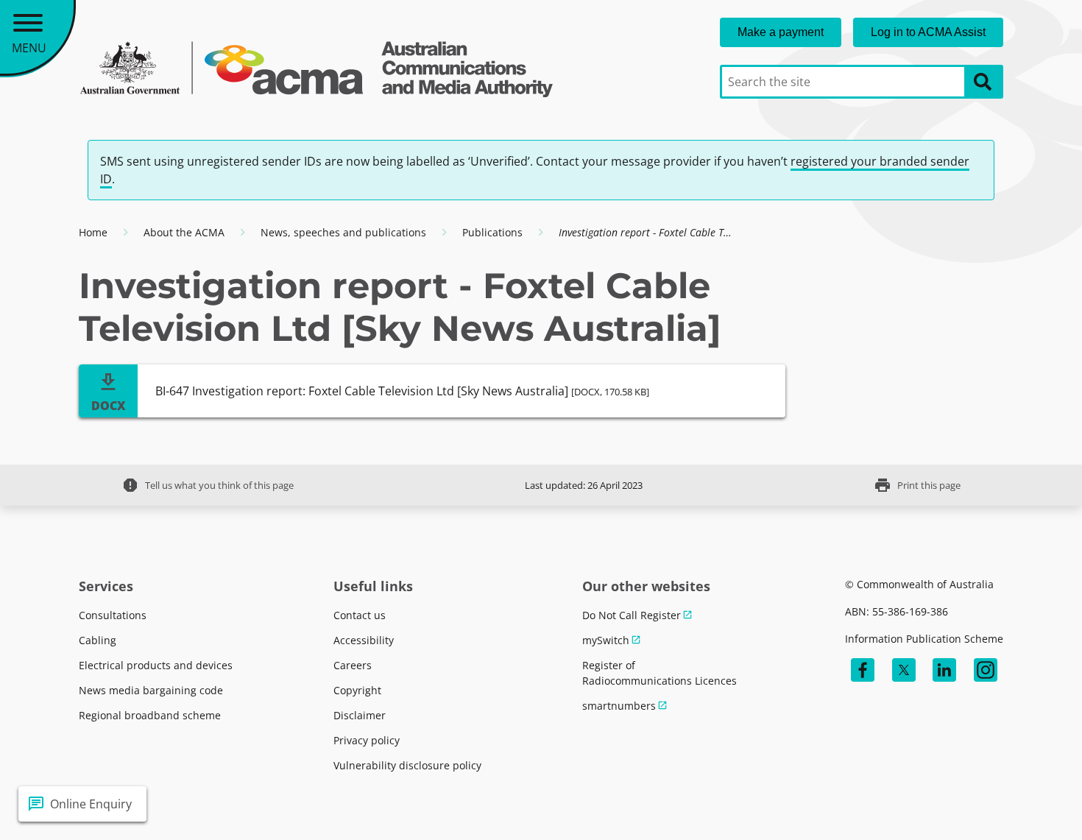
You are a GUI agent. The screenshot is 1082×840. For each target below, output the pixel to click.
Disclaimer (359, 715)
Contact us (359, 615)
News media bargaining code (151, 690)
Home (93, 232)
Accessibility (363, 640)
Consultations (112, 615)
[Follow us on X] (904, 670)
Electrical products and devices (156, 665)
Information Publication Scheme (924, 639)
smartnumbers (619, 706)
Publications (492, 232)
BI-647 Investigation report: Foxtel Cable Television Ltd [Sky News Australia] (402, 391)
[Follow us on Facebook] (862, 670)
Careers (352, 665)
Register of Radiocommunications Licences (659, 673)
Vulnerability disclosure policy (407, 765)
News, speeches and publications (343, 232)
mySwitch (605, 640)
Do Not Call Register (631, 615)
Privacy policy (366, 740)
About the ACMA (184, 232)
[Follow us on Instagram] (985, 670)
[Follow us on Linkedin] (944, 670)
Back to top (1017, 804)
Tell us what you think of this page (207, 485)
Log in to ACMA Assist (928, 32)
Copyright (357, 690)
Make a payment (781, 32)
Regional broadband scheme (150, 715)
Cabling (97, 640)
